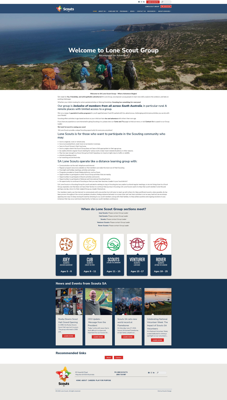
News (132, 11)
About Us (102, 11)
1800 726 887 (121, 375)
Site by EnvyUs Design (164, 391)
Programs (123, 11)
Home (95, 11)
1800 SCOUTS (153, 2)
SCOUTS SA (167, 6)
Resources (151, 11)
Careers (118, 358)
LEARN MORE (68, 336)
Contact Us (141, 11)
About (108, 358)
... (61, 332)
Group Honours (164, 11)
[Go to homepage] (65, 8)
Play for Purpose (103, 380)
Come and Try (113, 11)
